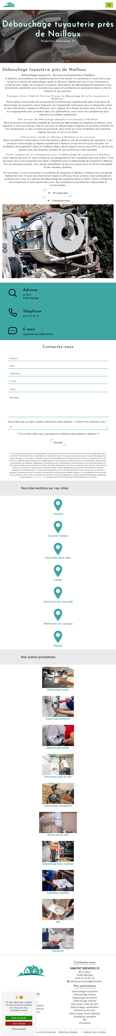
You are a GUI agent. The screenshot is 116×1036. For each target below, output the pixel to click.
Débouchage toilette (84, 1000)
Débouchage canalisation (85, 1007)
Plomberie (84, 1022)
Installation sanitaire (85, 1016)
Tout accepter (18, 1017)
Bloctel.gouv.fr (39, 477)
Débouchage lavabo (85, 994)
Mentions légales (68, 1032)
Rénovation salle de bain (84, 1004)
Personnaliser (19, 1029)
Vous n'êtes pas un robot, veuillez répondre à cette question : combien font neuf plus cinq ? (57, 421)
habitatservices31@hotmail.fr (38, 334)
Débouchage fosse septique (84, 1013)
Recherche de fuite (84, 1010)
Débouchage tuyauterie (85, 991)
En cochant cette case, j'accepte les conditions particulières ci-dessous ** (59, 433)
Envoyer (58, 442)
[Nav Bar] (109, 5)
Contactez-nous (61, 200)
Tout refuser (18, 1023)
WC (85, 1019)
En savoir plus (60, 193)
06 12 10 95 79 (31, 316)
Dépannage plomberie (84, 997)
